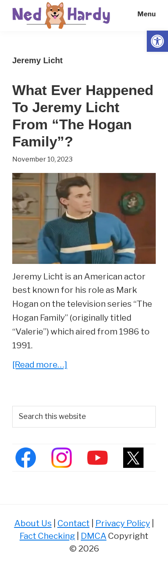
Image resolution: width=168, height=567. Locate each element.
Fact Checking (47, 536)
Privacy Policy (122, 523)
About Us (33, 523)
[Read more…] (39, 365)
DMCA (93, 536)
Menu (146, 14)
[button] (157, 41)
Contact (73, 523)
